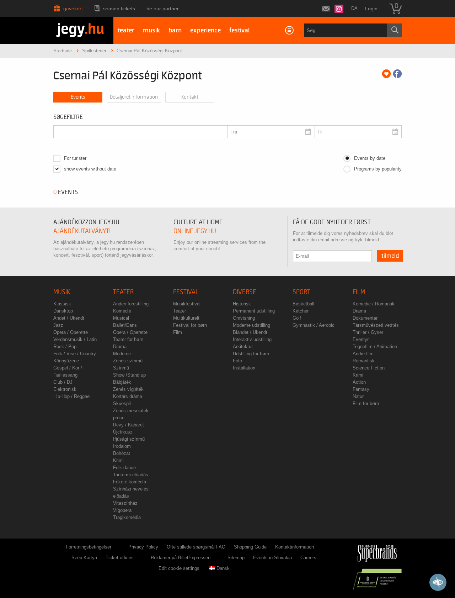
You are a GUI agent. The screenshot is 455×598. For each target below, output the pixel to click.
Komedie (122, 311)
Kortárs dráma (127, 396)
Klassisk (62, 303)
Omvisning (244, 318)
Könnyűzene (66, 360)
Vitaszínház (125, 503)
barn (175, 30)
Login (371, 8)
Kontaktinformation (294, 547)
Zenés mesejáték (131, 410)
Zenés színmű (128, 360)
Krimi (118, 460)
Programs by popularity (378, 169)
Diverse (244, 292)
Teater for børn (128, 339)
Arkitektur (243, 346)
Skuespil (122, 403)
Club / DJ (63, 382)
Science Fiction (369, 368)
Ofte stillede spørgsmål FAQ (196, 547)
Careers (308, 557)
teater (126, 30)
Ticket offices (120, 557)
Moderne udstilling (251, 325)
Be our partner (162, 8)
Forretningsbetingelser (88, 547)
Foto (237, 360)
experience (205, 30)
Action (359, 382)
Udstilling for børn (251, 353)
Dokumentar (365, 318)
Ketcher (301, 311)
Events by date (369, 158)
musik (151, 30)
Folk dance (124, 467)
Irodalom (122, 446)
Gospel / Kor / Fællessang (67, 371)
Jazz (58, 325)
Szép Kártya (84, 557)
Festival (186, 292)
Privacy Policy (143, 547)
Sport (301, 292)
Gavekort (73, 8)
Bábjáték (122, 382)
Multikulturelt (186, 318)
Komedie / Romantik (374, 303)
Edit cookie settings (179, 568)
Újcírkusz (123, 432)
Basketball (303, 303)
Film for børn (366, 403)
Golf (297, 318)
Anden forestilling (131, 303)
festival (239, 30)
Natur (358, 396)
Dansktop (63, 311)
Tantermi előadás (130, 474)
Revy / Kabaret (128, 424)
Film (177, 332)
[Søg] (394, 30)
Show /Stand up (129, 375)
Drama (120, 346)
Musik (61, 292)
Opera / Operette (70, 332)
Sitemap (236, 557)
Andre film (363, 353)
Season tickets (119, 8)
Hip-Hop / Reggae (71, 396)
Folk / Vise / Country (74, 353)
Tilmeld (390, 256)
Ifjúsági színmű (129, 439)
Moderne (122, 353)
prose (118, 417)
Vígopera (122, 510)
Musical (121, 318)
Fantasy (361, 389)
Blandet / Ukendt (250, 332)
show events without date (90, 169)
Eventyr (361, 339)
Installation (244, 368)
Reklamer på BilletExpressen (180, 557)
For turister (75, 158)
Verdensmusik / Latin (75, 339)
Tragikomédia (127, 517)
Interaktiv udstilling (252, 339)
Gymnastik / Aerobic (313, 325)
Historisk (242, 303)
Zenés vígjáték (128, 389)
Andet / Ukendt (68, 318)
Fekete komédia (129, 481)
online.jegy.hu (194, 231)
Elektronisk (64, 389)
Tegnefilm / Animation (375, 346)
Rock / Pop (64, 346)
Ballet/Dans (125, 325)
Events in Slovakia (272, 557)
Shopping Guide (250, 547)
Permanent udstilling (254, 311)
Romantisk (364, 360)
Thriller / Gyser (368, 332)
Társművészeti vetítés (376, 325)
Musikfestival (186, 303)
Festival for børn (190, 325)
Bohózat (121, 453)
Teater (123, 292)
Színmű (121, 368)
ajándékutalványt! (82, 231)
